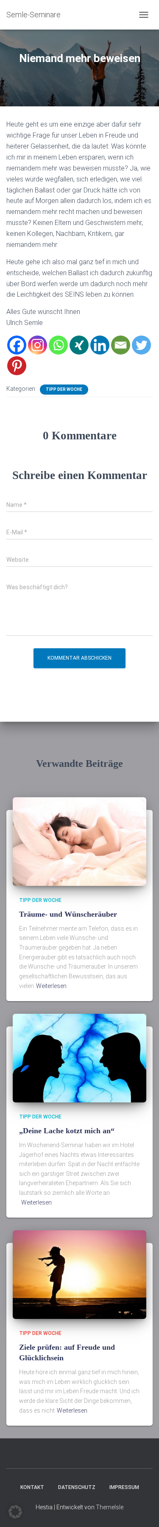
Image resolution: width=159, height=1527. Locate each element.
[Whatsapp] (58, 345)
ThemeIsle (109, 1507)
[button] (15, 1512)
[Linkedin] (99, 345)
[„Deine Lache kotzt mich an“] (79, 1057)
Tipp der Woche (64, 389)
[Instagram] (37, 345)
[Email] (120, 345)
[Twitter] (141, 345)
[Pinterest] (16, 365)
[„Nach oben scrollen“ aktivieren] (142, 1510)
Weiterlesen (51, 986)
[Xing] (79, 345)
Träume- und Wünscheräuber (68, 914)
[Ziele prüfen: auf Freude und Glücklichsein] (79, 1274)
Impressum (124, 1487)
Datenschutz (76, 1487)
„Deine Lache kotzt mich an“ (66, 1130)
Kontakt (32, 1487)
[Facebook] (16, 345)
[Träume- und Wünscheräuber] (79, 841)
